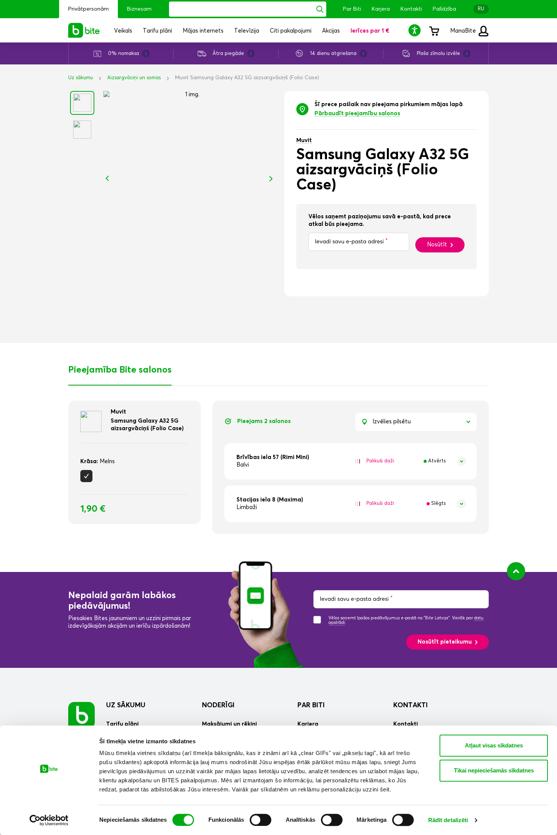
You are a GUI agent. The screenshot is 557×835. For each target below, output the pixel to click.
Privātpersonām (88, 9)
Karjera (381, 9)
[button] (415, 30)
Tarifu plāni (122, 724)
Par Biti (352, 9)
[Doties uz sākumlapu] (81, 715)
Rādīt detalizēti (448, 820)
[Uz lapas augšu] (516, 571)
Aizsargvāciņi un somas (134, 77)
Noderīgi (218, 705)
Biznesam (139, 9)
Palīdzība (444, 9)
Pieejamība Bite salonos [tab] (120, 369)
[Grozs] (434, 30)
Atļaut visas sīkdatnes (494, 745)
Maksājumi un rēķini (229, 724)
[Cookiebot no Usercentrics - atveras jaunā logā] (49, 820)
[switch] (260, 820)
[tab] (350, 461)
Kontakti (411, 9)
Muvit (304, 140)
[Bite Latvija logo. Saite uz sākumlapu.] (84, 30)
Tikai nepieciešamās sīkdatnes (494, 770)
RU (481, 8)
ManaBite (463, 31)
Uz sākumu (80, 77)
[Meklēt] (320, 9)
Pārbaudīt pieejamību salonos (357, 113)
